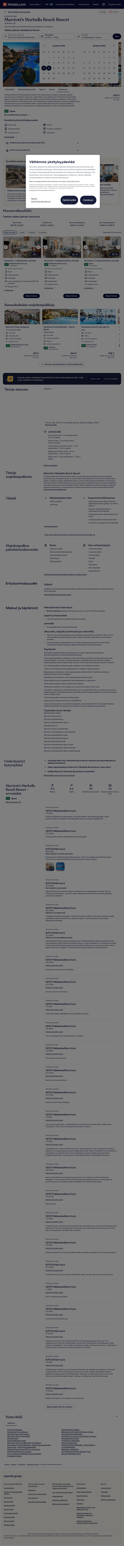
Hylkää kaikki (69, 200)
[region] (63, 181)
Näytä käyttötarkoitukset (41, 200)
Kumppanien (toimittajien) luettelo (42, 190)
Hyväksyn (88, 200)
